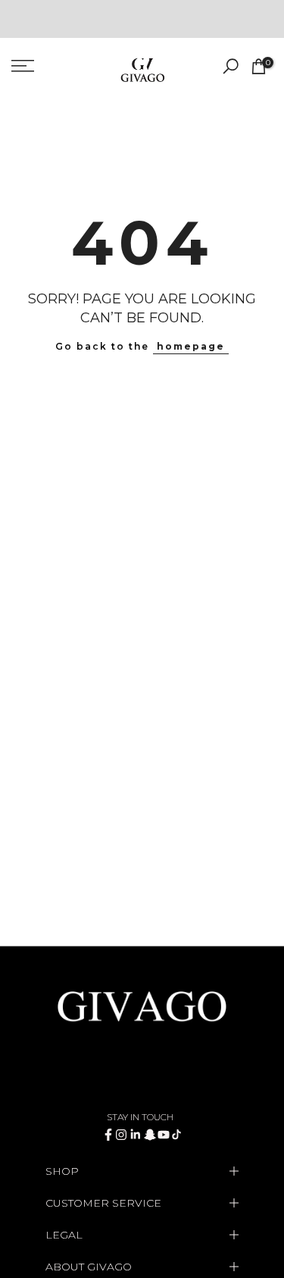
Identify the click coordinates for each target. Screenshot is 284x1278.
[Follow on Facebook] (108, 1135)
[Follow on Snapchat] (150, 1135)
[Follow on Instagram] (121, 1135)
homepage (191, 346)
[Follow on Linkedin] (135, 1135)
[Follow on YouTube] (164, 1135)
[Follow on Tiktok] (176, 1135)
